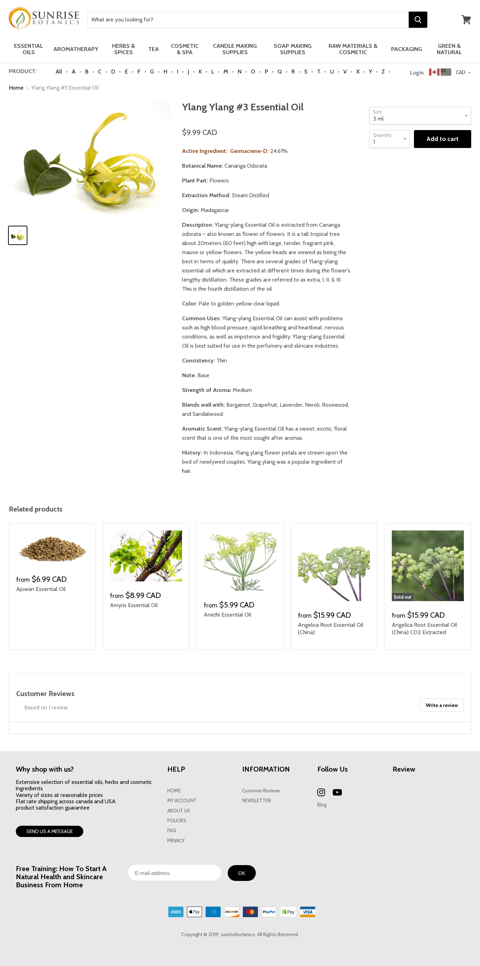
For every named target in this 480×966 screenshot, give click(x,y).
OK (241, 873)
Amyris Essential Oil (134, 605)
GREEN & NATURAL (449, 49)
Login (417, 73)
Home (16, 88)
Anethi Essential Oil (227, 614)
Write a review (442, 705)
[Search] (418, 20)
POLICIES (176, 820)
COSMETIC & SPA (185, 49)
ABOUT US (178, 810)
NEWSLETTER (256, 800)
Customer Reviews (261, 790)
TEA (153, 49)
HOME (174, 790)
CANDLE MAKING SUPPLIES (235, 49)
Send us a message (49, 831)
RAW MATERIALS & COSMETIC (353, 49)
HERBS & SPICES (123, 49)
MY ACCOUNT (181, 800)
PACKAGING (406, 49)
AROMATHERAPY (75, 49)
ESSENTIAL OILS (28, 49)
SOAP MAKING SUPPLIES (293, 49)
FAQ (171, 830)
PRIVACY (175, 840)
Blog (321, 804)
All (59, 71)
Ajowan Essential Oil (41, 589)
